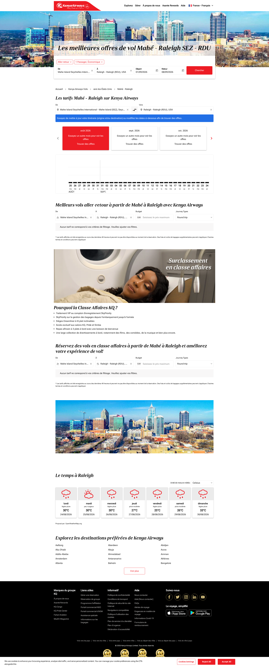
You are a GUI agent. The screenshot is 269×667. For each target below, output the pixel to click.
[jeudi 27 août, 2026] (79, 182)
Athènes (165, 558)
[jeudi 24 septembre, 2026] (207, 182)
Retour (164, 69)
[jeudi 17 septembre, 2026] (175, 182)
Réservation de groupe (90, 599)
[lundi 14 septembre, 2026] (161, 182)
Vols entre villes (128, 641)
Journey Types (182, 211)
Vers (141, 105)
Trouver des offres (86, 144)
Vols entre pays (114, 641)
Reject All (206, 661)
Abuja (111, 549)
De (59, 69)
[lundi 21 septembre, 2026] (193, 182)
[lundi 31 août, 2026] (98, 182)
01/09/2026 (141, 72)
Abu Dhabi (60, 549)
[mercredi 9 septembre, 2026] (139, 182)
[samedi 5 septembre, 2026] (120, 182)
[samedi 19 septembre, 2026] (184, 182)
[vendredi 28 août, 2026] (84, 182)
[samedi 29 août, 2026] (89, 182)
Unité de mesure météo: (180, 483)
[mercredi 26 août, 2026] (75, 182)
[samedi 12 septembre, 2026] (152, 182)
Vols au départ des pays (166, 641)
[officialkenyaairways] (186, 597)
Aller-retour (63, 62)
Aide (183, 5)
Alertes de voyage (141, 607)
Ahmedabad (114, 554)
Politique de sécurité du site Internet (119, 604)
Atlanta (59, 563)
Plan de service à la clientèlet (120, 621)
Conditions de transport (118, 599)
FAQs (136, 603)
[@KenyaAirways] (177, 597)
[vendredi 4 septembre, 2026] (116, 182)
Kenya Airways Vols (78, 89)
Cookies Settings (186, 661)
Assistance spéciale (89, 615)
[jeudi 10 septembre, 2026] (143, 182)
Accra (163, 549)
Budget (139, 211)
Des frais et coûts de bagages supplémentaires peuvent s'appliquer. (182, 237)
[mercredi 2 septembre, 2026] (107, 182)
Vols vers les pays (83, 641)
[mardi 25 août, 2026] (70, 182)
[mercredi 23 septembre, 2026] (202, 182)
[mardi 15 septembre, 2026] (166, 182)
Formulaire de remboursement (141, 623)
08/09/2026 (167, 72)
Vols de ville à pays (185, 641)
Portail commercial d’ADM (92, 611)
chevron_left (57, 138)
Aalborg (59, 545)
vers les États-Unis (102, 89)
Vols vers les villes (99, 641)
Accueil (59, 89)
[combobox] (74, 72)
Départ (139, 69)
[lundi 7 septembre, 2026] (129, 182)
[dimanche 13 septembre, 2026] (157, 182)
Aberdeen (113, 545)
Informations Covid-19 (144, 618)
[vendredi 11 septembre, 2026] (148, 182)
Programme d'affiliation (91, 603)
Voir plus (134, 571)
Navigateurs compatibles (118, 610)
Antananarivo (114, 558)
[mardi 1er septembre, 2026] (102, 182)
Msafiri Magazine (61, 619)
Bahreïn (112, 563)
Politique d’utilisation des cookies (118, 615)
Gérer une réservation (90, 595)
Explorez (128, 5)
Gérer (138, 5)
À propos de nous (151, 5)
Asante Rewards (170, 5)
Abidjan (164, 545)
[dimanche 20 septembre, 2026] (189, 182)
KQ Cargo (58, 607)
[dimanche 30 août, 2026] (93, 182)
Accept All (226, 661)
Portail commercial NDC (91, 607)
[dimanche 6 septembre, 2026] (125, 182)
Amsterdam (61, 558)
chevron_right (211, 138)
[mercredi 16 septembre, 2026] (170, 182)
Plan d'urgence (114, 625)
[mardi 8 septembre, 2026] (134, 182)
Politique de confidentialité (119, 595)
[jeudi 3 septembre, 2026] (111, 182)
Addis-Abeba (61, 554)
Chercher (199, 70)
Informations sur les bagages (89, 620)
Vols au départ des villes (146, 641)
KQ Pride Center (60, 611)
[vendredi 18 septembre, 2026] (180, 182)
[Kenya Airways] (169, 597)
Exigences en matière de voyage (144, 612)
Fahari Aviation (60, 615)
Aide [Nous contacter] (143, 599)
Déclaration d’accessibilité (119, 629)
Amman (165, 554)
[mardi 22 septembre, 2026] (198, 182)
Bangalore (166, 563)
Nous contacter (141, 595)
